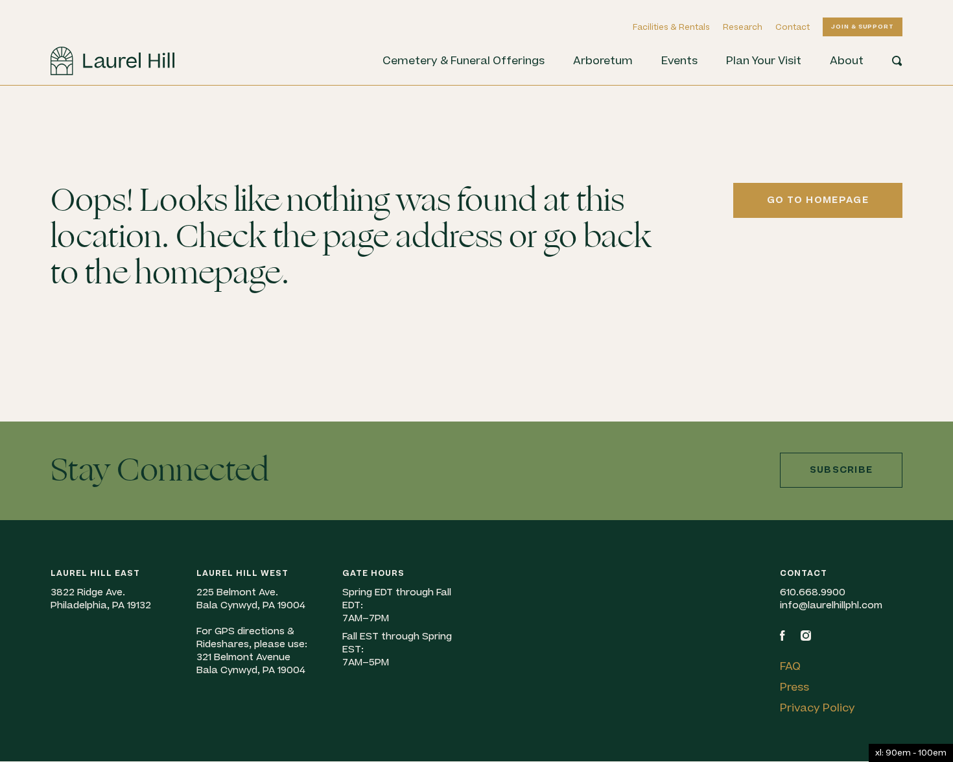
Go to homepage (818, 200)
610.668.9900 (812, 592)
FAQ (790, 666)
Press (794, 687)
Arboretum (603, 61)
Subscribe (841, 470)
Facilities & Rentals (671, 27)
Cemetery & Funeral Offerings (463, 61)
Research (742, 27)
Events (679, 61)
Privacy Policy (817, 708)
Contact (792, 27)
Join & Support (862, 26)
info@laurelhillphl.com (831, 605)
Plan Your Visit (763, 61)
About (847, 61)
